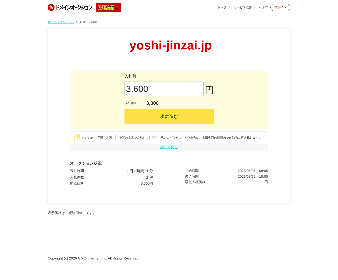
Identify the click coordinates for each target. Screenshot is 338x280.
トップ (221, 7)
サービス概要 (243, 7)
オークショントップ (61, 22)
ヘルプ (263, 7)
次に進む (169, 116)
